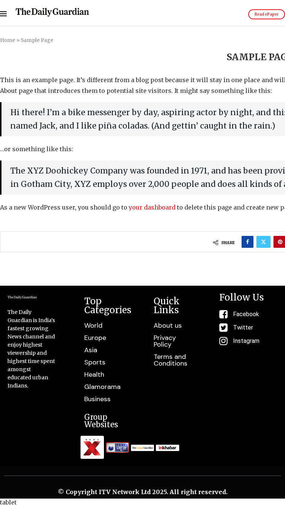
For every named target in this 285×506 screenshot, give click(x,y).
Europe (95, 337)
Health (94, 374)
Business (97, 399)
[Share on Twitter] (263, 242)
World (93, 325)
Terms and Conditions (170, 360)
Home (7, 40)
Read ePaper (267, 14)
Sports (94, 362)
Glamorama (102, 386)
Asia (90, 350)
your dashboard (152, 207)
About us (168, 325)
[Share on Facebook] (247, 242)
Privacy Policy (165, 341)
